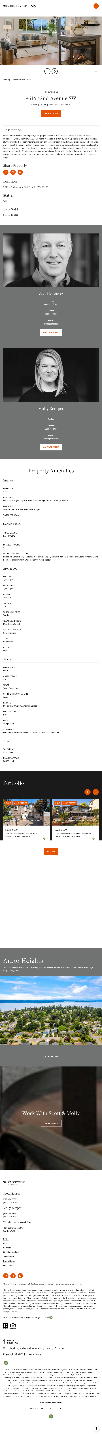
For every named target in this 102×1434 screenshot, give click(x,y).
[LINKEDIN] (5, 1275)
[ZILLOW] (20, 1275)
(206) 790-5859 (51, 429)
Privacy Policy (33, 1354)
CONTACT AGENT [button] (51, 332)
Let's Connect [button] (51, 1123)
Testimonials (8, 1256)
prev (47, 71)
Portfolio (7, 1247)
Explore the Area (51, 1056)
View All (51, 851)
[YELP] (13, 1275)
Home (5, 1239)
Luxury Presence (55, 1348)
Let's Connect (9, 1265)
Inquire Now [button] (51, 113)
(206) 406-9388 (51, 314)
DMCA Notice (9, 1261)
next (55, 71)
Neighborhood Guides (12, 1252)
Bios (5, 1243)
